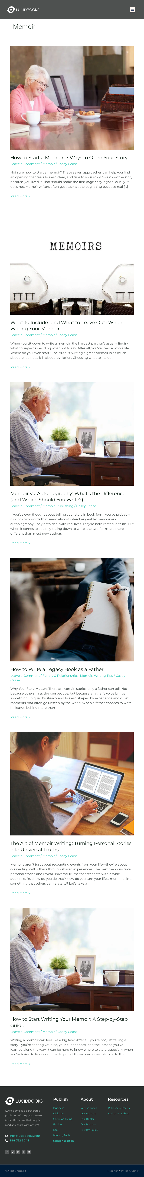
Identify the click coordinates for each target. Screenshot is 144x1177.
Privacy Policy (89, 1129)
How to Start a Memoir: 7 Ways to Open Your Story (69, 157)
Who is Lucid (89, 1108)
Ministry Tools (61, 1135)
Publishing (64, 506)
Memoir (48, 164)
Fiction (57, 1124)
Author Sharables (118, 1113)
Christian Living (63, 1119)
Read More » (20, 196)
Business (58, 1108)
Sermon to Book (63, 1140)
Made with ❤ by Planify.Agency (123, 1170)
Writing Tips (103, 676)
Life (55, 1129)
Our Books (87, 1119)
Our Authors (88, 1113)
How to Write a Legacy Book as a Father (57, 669)
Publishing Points (119, 1108)
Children (58, 1113)
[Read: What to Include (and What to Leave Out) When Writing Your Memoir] (72, 262)
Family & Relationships (60, 676)
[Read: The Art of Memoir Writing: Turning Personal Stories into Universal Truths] (72, 783)
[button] (132, 9)
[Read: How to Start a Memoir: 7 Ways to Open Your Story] (72, 98)
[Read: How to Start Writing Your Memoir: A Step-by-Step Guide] (72, 959)
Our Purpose (88, 1124)
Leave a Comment (25, 164)
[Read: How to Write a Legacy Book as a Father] (72, 609)
